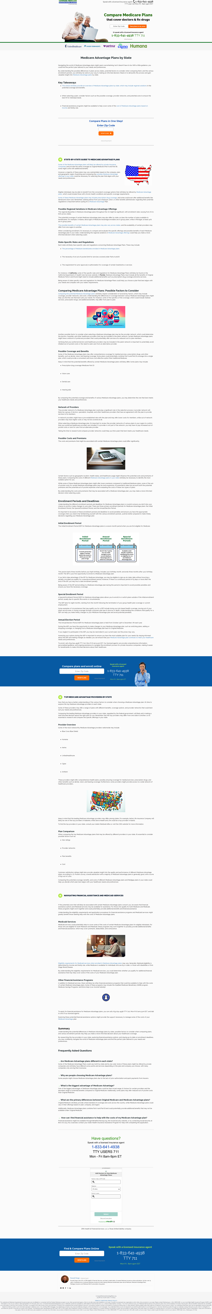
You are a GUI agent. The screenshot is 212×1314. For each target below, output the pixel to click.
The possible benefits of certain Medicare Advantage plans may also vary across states (89, 225)
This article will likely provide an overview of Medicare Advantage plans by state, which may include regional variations (104, 86)
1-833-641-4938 (144, 1)
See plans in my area (137, 26)
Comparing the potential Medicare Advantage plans (76, 294)
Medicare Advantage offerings (119, 233)
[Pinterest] (63, 1288)
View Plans (105, 133)
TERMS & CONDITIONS (101, 1300)
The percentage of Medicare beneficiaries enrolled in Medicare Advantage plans (90, 249)
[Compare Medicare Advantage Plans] (68, 2)
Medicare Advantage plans (82, 75)
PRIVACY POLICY (112, 1300)
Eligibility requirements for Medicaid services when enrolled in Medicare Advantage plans (90, 963)
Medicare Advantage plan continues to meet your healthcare (132, 637)
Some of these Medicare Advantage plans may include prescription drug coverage (87, 198)
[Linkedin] (70, 1288)
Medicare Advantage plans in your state (105, 478)
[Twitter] (68, 1288)
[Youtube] (61, 1288)
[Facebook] (65, 1288)
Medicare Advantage (97, 202)
